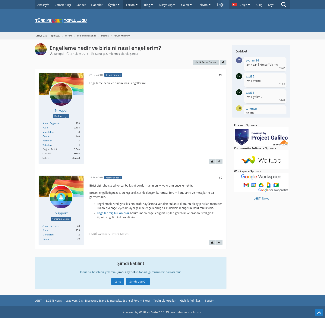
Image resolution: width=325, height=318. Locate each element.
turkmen (251, 108)
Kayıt (271, 5)
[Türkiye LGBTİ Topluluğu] (162, 20)
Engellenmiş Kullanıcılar (113, 213)
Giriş (259, 5)
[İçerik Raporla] (212, 161)
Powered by (146, 312)
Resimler (47, 140)
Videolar (47, 144)
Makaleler (48, 132)
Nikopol (59, 53)
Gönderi (47, 136)
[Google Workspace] (261, 182)
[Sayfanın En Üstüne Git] (319, 312)
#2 (220, 177)
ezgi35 (250, 76)
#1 (220, 75)
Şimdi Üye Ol (137, 281)
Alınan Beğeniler (51, 123)
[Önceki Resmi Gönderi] (219, 242)
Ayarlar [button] (281, 61)
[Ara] (283, 4)
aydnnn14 (252, 60)
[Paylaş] (223, 62)
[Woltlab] (261, 159)
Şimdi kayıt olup (127, 272)
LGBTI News (261, 198)
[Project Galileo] (261, 136)
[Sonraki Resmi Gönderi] (219, 161)
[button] (241, 4)
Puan (45, 127)
